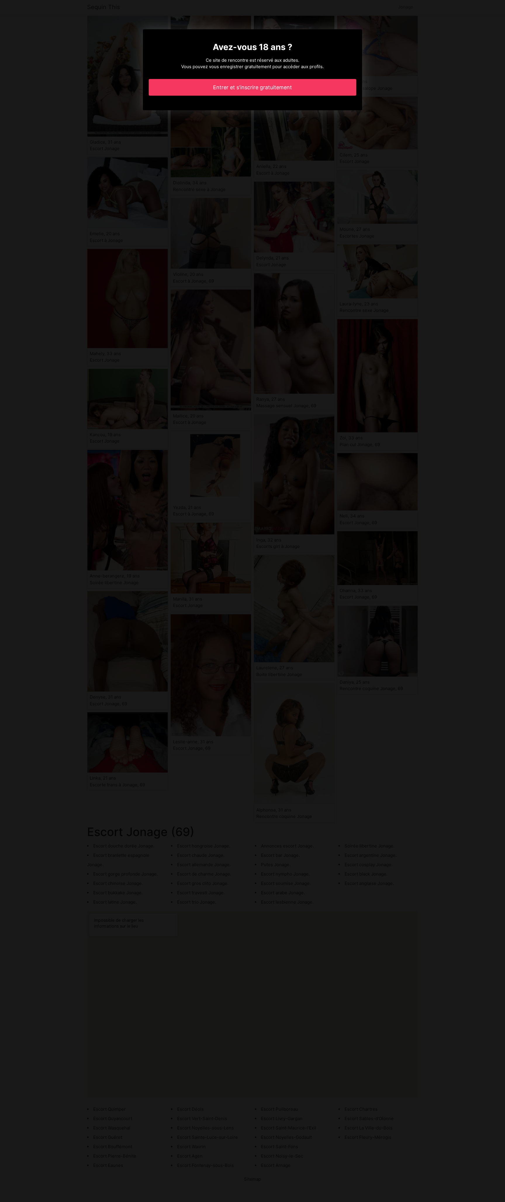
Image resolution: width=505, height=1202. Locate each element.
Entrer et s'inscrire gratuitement (252, 87)
